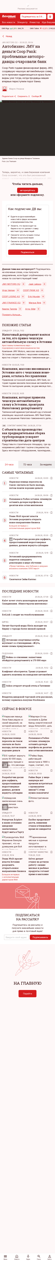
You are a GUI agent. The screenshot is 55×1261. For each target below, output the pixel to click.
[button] (16, 937)
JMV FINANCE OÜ (11, 302)
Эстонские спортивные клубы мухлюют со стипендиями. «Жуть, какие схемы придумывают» (21, 642)
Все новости (8, 22)
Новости (6, 365)
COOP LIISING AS (11, 296)
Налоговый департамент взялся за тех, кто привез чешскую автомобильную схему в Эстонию (27, 338)
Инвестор (35, 22)
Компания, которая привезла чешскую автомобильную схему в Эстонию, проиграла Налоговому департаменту (23, 402)
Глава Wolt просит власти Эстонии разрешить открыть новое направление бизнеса (25, 519)
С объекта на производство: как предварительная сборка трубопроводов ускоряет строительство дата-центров (23, 435)
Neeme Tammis (9, 309)
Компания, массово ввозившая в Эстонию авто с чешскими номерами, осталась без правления (26, 372)
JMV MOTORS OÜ (10, 42)
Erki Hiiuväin (34, 296)
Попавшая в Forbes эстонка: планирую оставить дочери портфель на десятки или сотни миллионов (30, 502)
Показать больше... (12, 314)
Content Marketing (17, 425)
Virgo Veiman (8, 290)
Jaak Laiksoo (35, 284)
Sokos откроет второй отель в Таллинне (28, 685)
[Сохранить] (51, 478)
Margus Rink (35, 302)
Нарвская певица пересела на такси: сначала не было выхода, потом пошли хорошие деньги (27, 484)
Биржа (5, 622)
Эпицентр (22, 22)
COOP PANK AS (31, 290)
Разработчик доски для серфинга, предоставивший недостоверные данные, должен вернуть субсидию (30, 542)
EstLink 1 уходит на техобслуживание (23, 614)
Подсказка (7, 653)
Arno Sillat (30, 309)
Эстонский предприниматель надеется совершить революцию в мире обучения (25, 559)
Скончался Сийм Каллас (22, 579)
